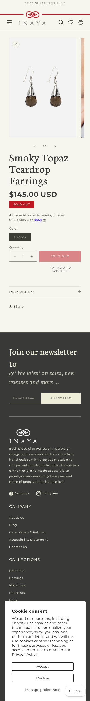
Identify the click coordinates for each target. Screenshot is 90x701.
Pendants (17, 593)
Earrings (16, 578)
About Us (16, 517)
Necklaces (17, 585)
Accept (43, 666)
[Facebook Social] (19, 494)
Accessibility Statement (28, 539)
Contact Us (18, 547)
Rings (13, 600)
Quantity (16, 247)
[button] (61, 22)
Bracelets (16, 570)
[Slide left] (35, 146)
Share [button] (19, 307)
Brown (22, 238)
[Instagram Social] (47, 494)
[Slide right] (55, 146)
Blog (13, 525)
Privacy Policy (24, 654)
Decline (42, 678)
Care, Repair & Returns (27, 532)
